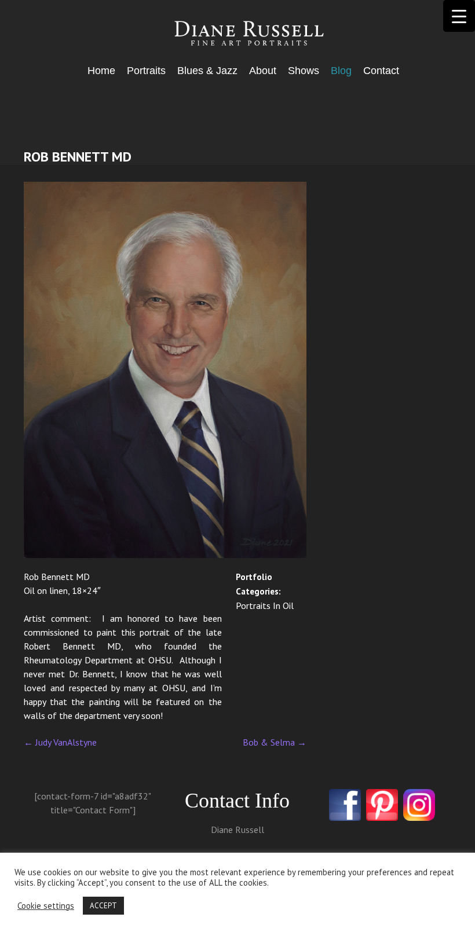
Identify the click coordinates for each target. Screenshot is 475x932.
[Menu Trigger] (459, 16)
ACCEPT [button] (103, 906)
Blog (341, 70)
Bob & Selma (274, 742)
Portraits (146, 70)
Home (101, 70)
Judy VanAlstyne (60, 742)
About (262, 70)
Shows (303, 70)
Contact (381, 70)
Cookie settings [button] (45, 906)
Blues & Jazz (207, 70)
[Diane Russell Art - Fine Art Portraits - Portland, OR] (238, 34)
